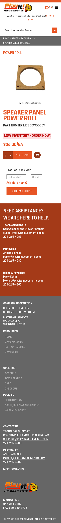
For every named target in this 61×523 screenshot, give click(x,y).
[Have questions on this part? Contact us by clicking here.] (37, 156)
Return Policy (13, 400)
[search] (28, 30)
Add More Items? (17, 183)
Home (8, 337)
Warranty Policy (15, 410)
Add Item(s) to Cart (22, 191)
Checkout (11, 389)
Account (10, 373)
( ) (51, 7)
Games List (11, 352)
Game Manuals (14, 342)
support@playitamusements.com (23, 233)
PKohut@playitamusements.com (23, 281)
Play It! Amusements (18, 7)
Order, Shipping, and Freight (22, 405)
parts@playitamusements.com (22, 257)
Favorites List (13, 379)
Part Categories (15, 347)
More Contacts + (14, 469)
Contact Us (10, 427)
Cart (8, 384)
